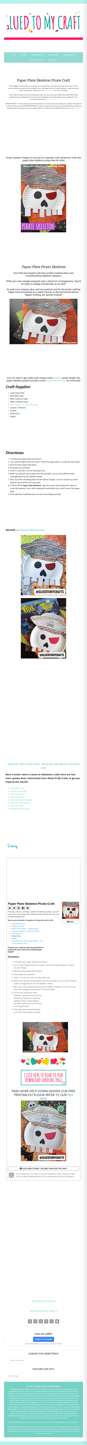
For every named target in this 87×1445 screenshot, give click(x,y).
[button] (18, 908)
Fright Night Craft (17, 788)
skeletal (57, 377)
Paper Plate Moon (17, 797)
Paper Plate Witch (17, 806)
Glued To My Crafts (43, 22)
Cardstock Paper (18, 926)
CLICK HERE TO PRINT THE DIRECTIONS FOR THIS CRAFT (44, 1168)
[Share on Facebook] (23, 908)
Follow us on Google (43, 1339)
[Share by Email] (9, 908)
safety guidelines (49, 90)
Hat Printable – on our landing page (24, 405)
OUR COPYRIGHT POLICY (43, 1310)
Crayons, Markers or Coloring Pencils (26, 931)
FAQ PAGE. (77, 108)
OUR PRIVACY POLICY (44, 1301)
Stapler (14, 938)
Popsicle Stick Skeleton (32, 530)
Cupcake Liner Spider (18, 791)
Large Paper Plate (18, 924)
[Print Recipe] (27, 908)
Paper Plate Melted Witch (20, 803)
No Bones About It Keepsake (21, 800)
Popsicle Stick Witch (18, 794)
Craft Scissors (17, 934)
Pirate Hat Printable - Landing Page (25, 929)
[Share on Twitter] (14, 908)
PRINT (71, 922)
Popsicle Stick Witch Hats (20, 809)
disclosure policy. (52, 99)
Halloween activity (56, 380)
